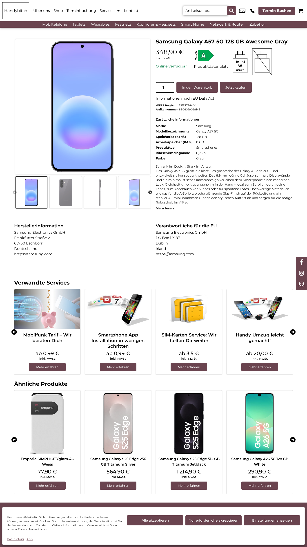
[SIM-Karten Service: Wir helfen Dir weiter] (189, 309)
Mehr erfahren (47, 367)
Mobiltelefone (54, 24)
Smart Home (192, 24)
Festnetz (123, 24)
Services (107, 11)
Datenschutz (15, 539)
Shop (58, 11)
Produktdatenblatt (211, 66)
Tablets (79, 24)
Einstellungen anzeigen (272, 520)
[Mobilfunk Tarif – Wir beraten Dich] (47, 309)
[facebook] (301, 262)
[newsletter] (301, 284)
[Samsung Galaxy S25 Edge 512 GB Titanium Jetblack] (189, 423)
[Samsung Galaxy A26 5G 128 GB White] (259, 423)
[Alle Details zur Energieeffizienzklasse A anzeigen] (211, 55)
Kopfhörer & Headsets (156, 24)
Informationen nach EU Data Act (185, 98)
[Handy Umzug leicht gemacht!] (260, 309)
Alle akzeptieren (155, 520)
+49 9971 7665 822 (252, 10)
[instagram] (301, 273)
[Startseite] (15, 10)
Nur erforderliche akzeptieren (213, 520)
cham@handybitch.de (242, 10)
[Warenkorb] (300, 10)
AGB (30, 539)
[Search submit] (231, 10)
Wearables (100, 24)
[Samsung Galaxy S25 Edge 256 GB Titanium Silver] (118, 423)
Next (150, 192)
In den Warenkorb (197, 87)
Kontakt (131, 11)
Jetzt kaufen (235, 87)
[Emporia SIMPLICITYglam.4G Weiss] (47, 423)
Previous (15, 192)
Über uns (41, 11)
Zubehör (257, 24)
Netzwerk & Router (227, 24)
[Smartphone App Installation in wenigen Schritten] (118, 309)
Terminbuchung (81, 11)
